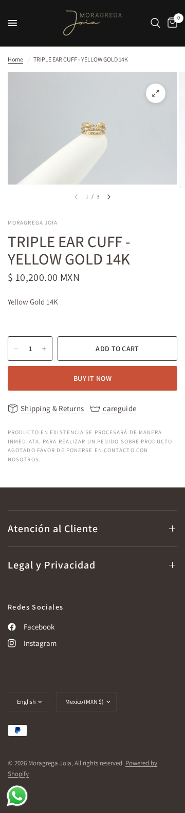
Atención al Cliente (53, 528)
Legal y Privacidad (52, 565)
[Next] (109, 197)
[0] (170, 23)
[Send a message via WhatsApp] (17, 796)
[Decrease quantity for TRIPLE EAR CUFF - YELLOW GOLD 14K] (16, 348)
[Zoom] (155, 93)
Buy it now (92, 378)
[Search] (155, 23)
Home (15, 59)
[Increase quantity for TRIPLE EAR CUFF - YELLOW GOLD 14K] (44, 348)
